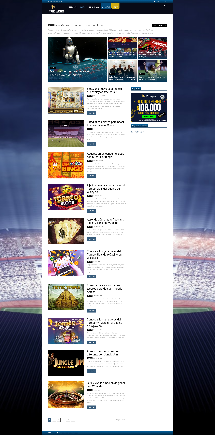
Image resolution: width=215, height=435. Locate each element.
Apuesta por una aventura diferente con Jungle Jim (103, 353)
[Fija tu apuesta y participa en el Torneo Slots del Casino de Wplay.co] (66, 197)
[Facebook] (154, 1)
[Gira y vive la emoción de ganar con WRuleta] (66, 394)
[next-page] (73, 420)
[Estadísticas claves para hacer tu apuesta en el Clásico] (66, 133)
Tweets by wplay (137, 132)
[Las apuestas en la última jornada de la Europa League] (152, 71)
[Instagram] (158, 1)
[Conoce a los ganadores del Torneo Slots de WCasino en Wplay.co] (66, 263)
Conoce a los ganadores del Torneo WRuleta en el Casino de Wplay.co (104, 323)
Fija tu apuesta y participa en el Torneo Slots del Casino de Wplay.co (106, 189)
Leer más (92, 113)
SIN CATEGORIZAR (90, 25)
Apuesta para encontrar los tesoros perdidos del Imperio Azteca (104, 289)
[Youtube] (165, 1)
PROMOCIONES (78, 25)
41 (68, 420)
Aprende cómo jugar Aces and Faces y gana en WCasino (105, 221)
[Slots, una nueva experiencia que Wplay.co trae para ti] (66, 100)
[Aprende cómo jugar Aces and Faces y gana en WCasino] (66, 231)
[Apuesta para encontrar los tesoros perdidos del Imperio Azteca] (66, 297)
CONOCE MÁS (94, 7)
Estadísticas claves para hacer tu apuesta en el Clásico (105, 123)
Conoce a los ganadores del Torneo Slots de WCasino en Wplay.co (104, 254)
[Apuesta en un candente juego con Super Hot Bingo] (66, 165)
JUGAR (115, 7)
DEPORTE (72, 7)
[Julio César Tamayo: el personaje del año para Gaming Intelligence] (122, 71)
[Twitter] (162, 1)
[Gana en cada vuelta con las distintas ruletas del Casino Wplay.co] (152, 48)
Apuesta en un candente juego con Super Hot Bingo (105, 155)
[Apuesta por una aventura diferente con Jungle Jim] (66, 363)
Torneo (100, 25)
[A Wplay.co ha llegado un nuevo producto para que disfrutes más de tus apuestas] (122, 48)
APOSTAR (106, 7)
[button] (164, 7)
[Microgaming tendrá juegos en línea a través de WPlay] (77, 63)
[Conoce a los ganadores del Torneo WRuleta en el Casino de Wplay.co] (66, 331)
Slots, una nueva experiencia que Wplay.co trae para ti (104, 90)
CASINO (83, 7)
